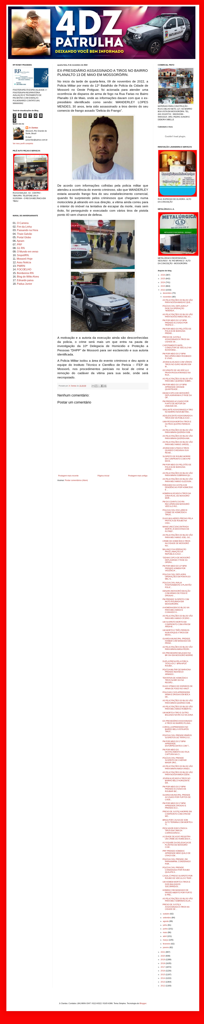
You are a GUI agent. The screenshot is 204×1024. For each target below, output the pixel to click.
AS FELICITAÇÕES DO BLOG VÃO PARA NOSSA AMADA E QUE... (178, 301)
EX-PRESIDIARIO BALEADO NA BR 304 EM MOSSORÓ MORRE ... (178, 655)
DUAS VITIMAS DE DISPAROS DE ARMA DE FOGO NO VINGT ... (178, 687)
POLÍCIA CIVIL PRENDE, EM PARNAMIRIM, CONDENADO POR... (177, 861)
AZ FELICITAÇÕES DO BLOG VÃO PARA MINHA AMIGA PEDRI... (178, 648)
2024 (163, 282)
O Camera (23, 223)
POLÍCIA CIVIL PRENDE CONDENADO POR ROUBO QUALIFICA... (176, 869)
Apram (20, 241)
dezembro (167, 293)
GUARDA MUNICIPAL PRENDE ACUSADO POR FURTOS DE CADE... (177, 797)
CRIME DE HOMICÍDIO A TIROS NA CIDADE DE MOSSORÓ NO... (176, 543)
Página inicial (103, 476)
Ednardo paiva (25, 280)
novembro (167, 297)
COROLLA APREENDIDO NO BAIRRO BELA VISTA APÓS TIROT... (176, 729)
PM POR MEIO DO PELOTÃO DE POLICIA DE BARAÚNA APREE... (177, 467)
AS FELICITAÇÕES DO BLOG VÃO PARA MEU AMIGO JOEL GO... (178, 536)
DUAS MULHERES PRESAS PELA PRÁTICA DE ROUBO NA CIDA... (178, 520)
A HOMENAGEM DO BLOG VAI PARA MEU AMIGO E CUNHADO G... (176, 609)
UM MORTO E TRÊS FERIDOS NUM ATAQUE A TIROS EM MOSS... (176, 632)
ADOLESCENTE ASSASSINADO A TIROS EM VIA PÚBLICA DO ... (177, 417)
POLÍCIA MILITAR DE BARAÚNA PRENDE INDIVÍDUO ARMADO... (177, 672)
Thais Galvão (24, 234)
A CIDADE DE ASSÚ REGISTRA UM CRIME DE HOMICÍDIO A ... (177, 837)
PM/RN (21, 266)
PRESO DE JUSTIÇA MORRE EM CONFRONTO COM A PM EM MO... (177, 813)
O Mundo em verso (27, 251)
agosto (166, 921)
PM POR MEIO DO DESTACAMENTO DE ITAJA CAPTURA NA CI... (176, 752)
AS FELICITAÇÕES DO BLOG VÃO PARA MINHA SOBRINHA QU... (178, 474)
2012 (163, 986)
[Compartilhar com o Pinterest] (105, 386)
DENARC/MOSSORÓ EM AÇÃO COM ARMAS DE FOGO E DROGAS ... (176, 593)
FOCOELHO (24, 269)
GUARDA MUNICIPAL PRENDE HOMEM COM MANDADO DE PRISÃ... (177, 641)
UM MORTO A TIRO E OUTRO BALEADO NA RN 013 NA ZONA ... (178, 715)
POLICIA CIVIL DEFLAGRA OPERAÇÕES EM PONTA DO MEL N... (176, 576)
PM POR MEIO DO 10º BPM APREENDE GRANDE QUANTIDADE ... (175, 387)
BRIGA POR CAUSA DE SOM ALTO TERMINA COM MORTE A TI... (177, 822)
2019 (163, 959)
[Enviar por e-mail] (93, 386)
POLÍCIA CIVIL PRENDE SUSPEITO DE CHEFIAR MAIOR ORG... (175, 760)
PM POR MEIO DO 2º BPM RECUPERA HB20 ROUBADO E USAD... (177, 356)
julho (165, 925)
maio (165, 932)
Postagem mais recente (68, 476)
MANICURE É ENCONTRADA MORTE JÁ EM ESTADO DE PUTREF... (176, 529)
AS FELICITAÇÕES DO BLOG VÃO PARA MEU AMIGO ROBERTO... (178, 708)
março (166, 940)
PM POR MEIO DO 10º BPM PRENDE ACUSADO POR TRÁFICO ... (175, 322)
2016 (163, 971)
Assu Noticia (24, 262)
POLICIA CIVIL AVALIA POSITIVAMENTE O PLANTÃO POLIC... (177, 585)
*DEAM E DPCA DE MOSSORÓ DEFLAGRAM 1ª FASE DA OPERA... (176, 560)
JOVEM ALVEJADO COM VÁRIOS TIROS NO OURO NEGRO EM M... (177, 364)
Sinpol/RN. (23, 255)
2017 (163, 967)
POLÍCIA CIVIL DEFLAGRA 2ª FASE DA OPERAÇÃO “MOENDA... (175, 308)
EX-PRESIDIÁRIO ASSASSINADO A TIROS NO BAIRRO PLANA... (177, 722)
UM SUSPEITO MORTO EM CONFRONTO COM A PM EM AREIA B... (176, 624)
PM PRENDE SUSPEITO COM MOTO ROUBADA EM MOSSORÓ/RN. (176, 601)
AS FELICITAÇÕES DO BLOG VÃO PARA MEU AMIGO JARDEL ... (178, 443)
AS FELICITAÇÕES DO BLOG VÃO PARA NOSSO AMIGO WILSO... (178, 315)
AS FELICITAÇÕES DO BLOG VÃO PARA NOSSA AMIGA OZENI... (178, 773)
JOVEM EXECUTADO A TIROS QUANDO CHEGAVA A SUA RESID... (176, 450)
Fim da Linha (24, 226)
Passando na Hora (27, 230)
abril (165, 936)
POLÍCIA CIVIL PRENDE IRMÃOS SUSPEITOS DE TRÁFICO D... (177, 736)
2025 (163, 278)
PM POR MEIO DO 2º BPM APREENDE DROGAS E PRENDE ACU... (174, 805)
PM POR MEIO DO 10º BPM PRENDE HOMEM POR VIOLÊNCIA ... (175, 568)
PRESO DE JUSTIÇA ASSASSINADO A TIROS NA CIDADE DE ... (176, 339)
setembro (167, 918)
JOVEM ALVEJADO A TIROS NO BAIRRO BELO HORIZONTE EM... (176, 780)
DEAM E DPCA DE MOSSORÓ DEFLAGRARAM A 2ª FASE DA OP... (177, 395)
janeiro (166, 947)
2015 (163, 974)
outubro (166, 914)
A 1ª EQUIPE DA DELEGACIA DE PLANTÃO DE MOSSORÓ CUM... (177, 845)
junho (165, 929)
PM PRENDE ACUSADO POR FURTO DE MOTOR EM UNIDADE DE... (176, 403)
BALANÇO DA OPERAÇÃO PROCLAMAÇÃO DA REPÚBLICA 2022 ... (174, 551)
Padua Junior (24, 283)
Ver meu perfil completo (23, 143)
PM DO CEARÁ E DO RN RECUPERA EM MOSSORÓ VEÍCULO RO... (176, 504)
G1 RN (21, 248)
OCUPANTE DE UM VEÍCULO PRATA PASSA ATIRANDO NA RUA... (176, 372)
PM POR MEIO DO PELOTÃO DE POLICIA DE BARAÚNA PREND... (177, 331)
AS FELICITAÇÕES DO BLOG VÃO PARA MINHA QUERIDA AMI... (178, 437)
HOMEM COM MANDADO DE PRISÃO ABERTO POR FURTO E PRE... (177, 892)
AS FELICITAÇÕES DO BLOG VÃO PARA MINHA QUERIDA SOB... (178, 431)
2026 (163, 275)
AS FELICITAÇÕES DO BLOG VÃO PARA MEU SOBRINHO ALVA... (178, 900)
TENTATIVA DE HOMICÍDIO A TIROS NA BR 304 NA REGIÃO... (175, 680)
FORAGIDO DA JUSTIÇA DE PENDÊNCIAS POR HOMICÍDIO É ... (178, 487)
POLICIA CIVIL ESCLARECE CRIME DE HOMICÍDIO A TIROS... (175, 512)
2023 (163, 286)
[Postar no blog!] (96, 386)
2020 (163, 956)
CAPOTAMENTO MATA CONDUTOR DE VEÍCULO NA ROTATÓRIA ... (177, 347)
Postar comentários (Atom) (76, 480)
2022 (163, 290)
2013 (163, 982)
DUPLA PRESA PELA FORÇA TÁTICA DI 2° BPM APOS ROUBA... (175, 663)
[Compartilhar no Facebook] (102, 386)
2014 (163, 978)
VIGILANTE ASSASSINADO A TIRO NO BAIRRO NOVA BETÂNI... (178, 411)
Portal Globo (24, 237)
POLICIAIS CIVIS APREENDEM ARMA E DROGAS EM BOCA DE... (176, 694)
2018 (163, 963)
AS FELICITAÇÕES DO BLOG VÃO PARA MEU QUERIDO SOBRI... (178, 380)
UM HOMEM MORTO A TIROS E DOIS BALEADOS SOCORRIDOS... (176, 884)
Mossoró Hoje (25, 258)
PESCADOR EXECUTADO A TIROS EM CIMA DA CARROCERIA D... (175, 830)
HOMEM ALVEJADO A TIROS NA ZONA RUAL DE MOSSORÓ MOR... (177, 495)
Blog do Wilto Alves (28, 276)
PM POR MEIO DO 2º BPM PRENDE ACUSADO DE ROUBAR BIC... (174, 789)
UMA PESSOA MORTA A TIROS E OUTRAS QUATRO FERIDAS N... (177, 424)
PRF (19, 244)
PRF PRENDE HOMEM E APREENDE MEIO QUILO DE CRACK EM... (176, 853)
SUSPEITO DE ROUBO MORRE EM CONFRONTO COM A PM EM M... (176, 458)
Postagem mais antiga (137, 476)
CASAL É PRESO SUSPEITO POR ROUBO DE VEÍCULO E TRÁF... (178, 877)
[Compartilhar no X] (99, 386)
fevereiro (167, 944)
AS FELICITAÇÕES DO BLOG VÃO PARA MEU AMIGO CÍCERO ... (178, 617)
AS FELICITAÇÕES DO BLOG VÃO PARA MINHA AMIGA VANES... (178, 767)
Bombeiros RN (25, 273)
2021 (163, 952)
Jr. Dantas (73, 386)
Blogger (143, 1003)
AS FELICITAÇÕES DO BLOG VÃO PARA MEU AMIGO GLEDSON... (178, 480)
